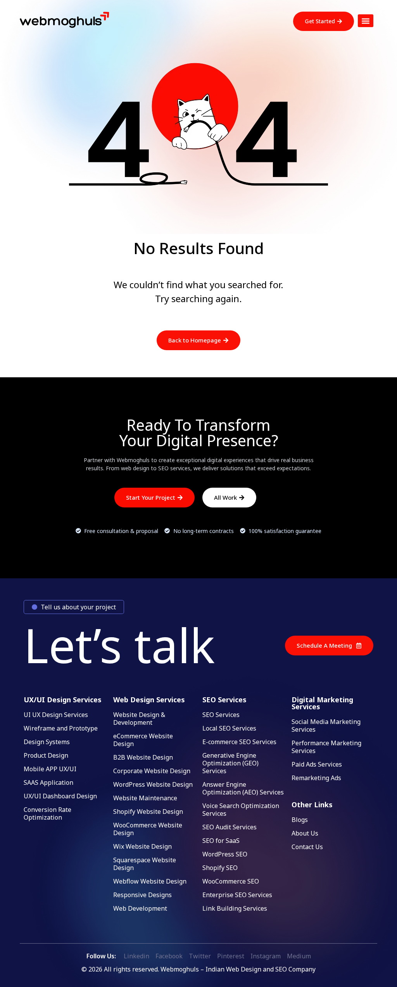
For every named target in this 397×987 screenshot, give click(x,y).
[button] (365, 20)
